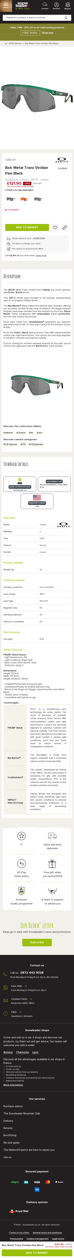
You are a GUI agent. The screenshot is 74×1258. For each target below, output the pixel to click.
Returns (8, 1128)
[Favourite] (55, 227)
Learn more (41, 256)
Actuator (21, 433)
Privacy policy (16, 1239)
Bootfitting (9, 1135)
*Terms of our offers (19, 1233)
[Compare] (64, 227)
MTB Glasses (15, 44)
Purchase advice (13, 1106)
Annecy (8, 1052)
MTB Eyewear (36, 444)
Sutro (39, 433)
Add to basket (27, 227)
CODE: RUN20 (29, 33)
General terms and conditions (47, 1233)
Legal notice (58, 1239)
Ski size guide (11, 1142)
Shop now (47, 32)
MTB (23, 444)
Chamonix (22, 1052)
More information (13, 1085)
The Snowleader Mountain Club (21, 1113)
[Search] (69, 15)
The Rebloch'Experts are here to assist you (29, 1150)
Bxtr (31, 433)
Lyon (35, 1052)
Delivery (8, 1120)
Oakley (10, 159)
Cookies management (38, 1239)
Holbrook (8, 433)
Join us (7, 1157)
